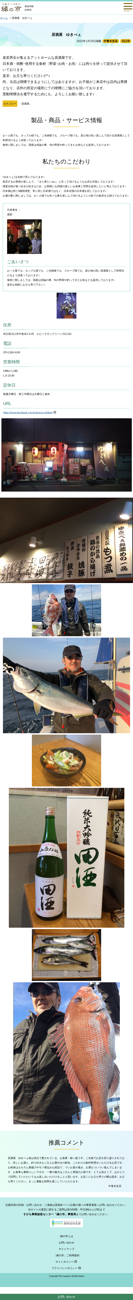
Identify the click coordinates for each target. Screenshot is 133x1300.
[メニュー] (128, 6)
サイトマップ (66, 1248)
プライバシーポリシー (65, 1268)
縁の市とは (66, 1236)
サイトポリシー (64, 1261)
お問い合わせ (66, 1296)
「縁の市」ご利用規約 (66, 1255)
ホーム (4, 17)
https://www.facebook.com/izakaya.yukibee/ (28, 412)
